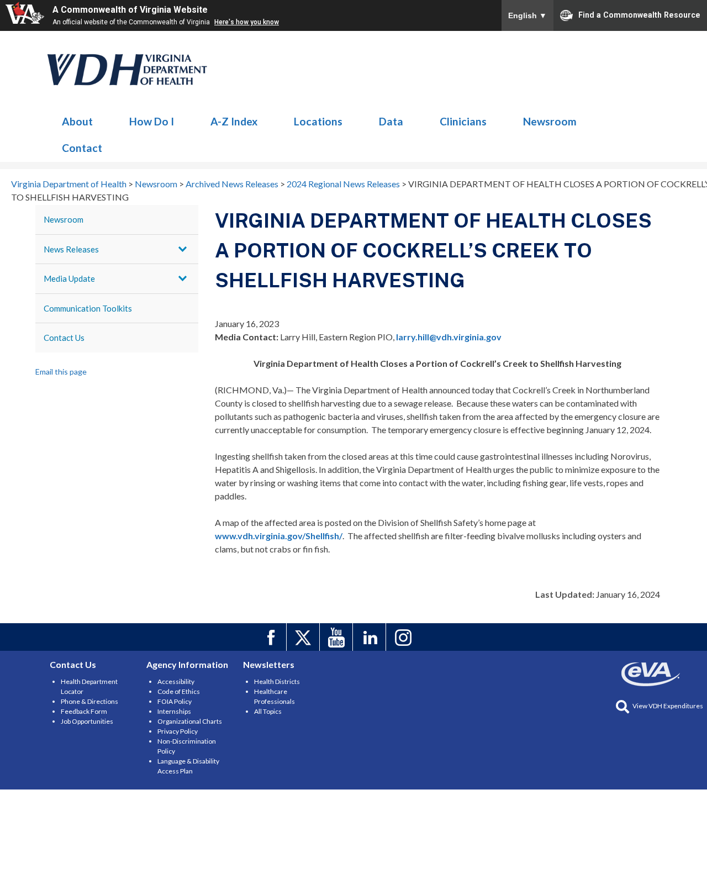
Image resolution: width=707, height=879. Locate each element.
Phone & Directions (89, 701)
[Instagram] (404, 637)
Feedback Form (84, 711)
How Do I (151, 121)
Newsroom (127, 69)
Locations (318, 121)
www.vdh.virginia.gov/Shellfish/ (278, 535)
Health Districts (277, 681)
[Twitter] (304, 637)
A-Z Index (233, 121)
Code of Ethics (178, 691)
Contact (82, 147)
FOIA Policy (174, 701)
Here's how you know (246, 22)
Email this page (61, 371)
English (527, 15)
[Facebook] (271, 637)
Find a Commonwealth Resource (639, 14)
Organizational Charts (189, 721)
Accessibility (175, 681)
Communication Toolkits (88, 308)
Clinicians (463, 121)
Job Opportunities (87, 721)
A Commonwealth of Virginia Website (130, 9)
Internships (174, 711)
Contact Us (64, 338)
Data (391, 121)
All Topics (268, 711)
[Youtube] (338, 637)
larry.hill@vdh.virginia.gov (449, 336)
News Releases (71, 249)
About (77, 121)
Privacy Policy (177, 731)
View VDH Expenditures (667, 706)
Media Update (69, 278)
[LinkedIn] (371, 637)
